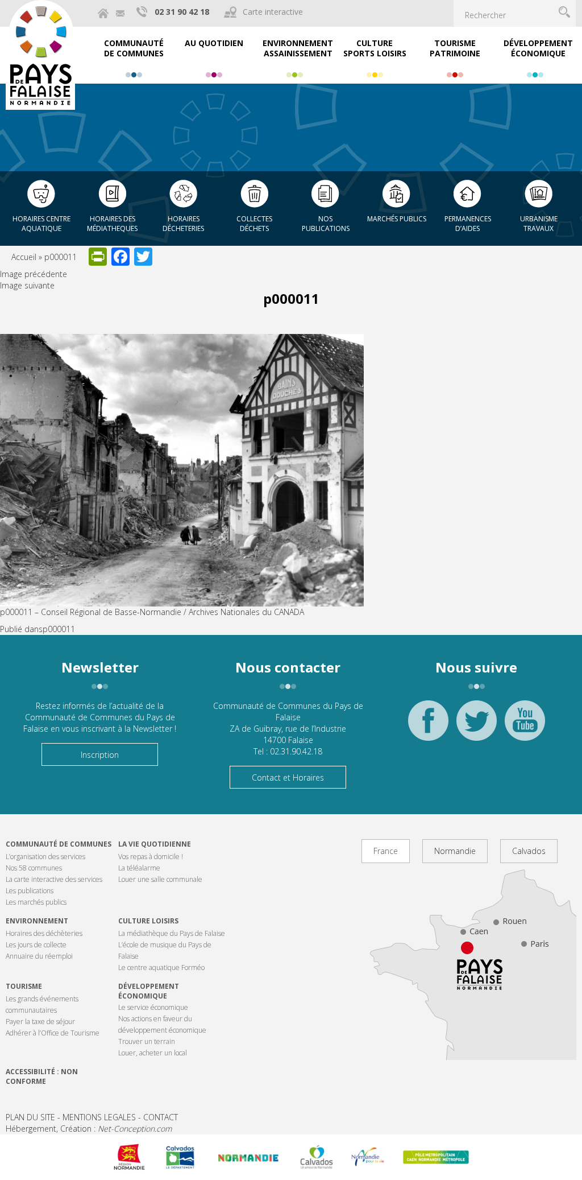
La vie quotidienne (154, 844)
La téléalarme (139, 868)
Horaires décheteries (183, 223)
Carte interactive (273, 11)
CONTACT (160, 1117)
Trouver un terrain (146, 1041)
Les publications (29, 891)
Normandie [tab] (455, 850)
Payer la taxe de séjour (40, 1021)
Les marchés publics (36, 902)
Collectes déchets (254, 223)
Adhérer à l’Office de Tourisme (52, 1033)
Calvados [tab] (529, 850)
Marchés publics (396, 219)
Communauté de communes (58, 844)
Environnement (37, 921)
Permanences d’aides (467, 223)
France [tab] (385, 850)
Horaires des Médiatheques (112, 223)
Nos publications (326, 223)
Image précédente (33, 274)
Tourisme (24, 986)
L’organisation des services (45, 856)
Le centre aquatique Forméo (161, 967)
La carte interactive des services (54, 879)
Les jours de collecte (36, 945)
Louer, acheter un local (152, 1053)
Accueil (23, 256)
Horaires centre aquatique (41, 223)
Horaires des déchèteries (44, 933)
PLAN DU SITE (30, 1117)
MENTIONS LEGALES (99, 1117)
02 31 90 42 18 (182, 11)
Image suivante (27, 285)
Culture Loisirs (148, 921)
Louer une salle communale (160, 879)
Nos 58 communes (34, 868)
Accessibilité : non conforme (42, 1076)
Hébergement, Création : (89, 1128)
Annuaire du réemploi (39, 956)
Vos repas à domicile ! (150, 856)
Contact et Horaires (288, 777)
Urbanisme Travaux (539, 223)
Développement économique (148, 991)
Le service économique (153, 1007)
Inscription (100, 754)
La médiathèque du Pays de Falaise (171, 933)
